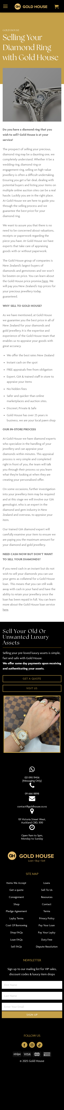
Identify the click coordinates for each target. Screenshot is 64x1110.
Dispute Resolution (47, 946)
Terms (46, 911)
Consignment (16, 897)
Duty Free (46, 939)
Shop (16, 904)
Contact (46, 904)
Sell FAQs (16, 946)
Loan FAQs (16, 939)
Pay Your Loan (47, 925)
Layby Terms (16, 918)
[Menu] (5, 6)
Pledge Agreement (16, 911)
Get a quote (16, 890)
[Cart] (56, 7)
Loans (46, 883)
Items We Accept (16, 883)
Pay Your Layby (46, 932)
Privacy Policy (46, 918)
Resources (46, 897)
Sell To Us (46, 890)
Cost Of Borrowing (16, 925)
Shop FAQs (16, 932)
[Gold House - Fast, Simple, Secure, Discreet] (31, 6)
